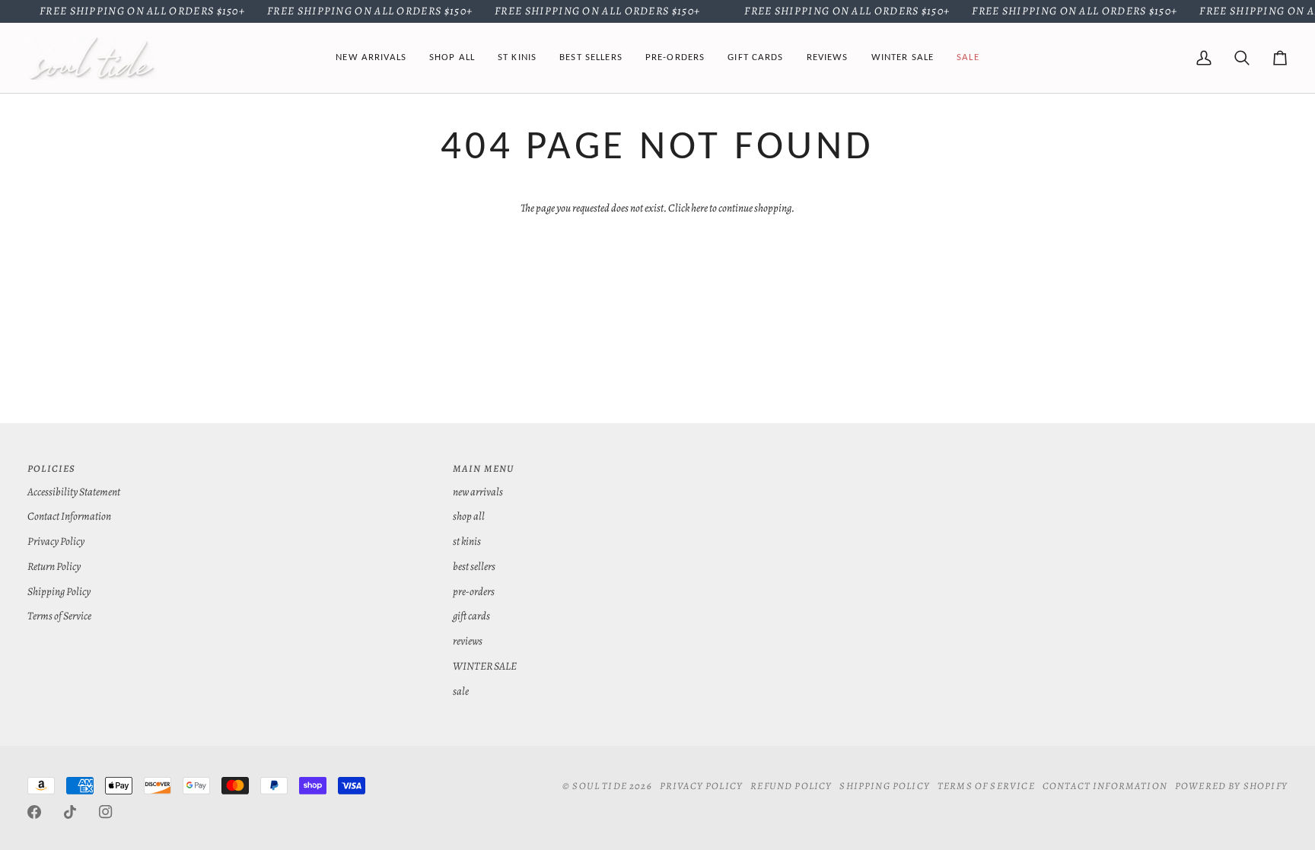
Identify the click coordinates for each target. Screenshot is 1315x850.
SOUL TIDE (599, 785)
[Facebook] (34, 812)
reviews (467, 640)
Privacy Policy (55, 541)
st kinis (467, 541)
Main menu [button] (483, 468)
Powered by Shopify (1231, 785)
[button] (452, 58)
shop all (469, 516)
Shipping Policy (59, 591)
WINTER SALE (485, 665)
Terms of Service (59, 615)
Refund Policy (791, 785)
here (699, 207)
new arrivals (478, 491)
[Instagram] (106, 812)
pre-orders (474, 591)
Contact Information (69, 516)
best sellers (474, 566)
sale (461, 691)
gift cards (471, 615)
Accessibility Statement (73, 491)
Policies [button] (51, 468)
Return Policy (54, 566)
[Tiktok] (70, 812)
